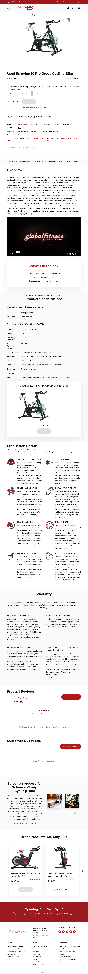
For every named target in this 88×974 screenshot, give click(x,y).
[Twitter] (63, 931)
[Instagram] (67, 931)
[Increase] (17, 101)
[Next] (78, 813)
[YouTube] (70, 931)
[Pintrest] (74, 931)
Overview (13, 162)
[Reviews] (71, 78)
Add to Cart (62, 889)
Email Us (21, 135)
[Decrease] (9, 101)
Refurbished (24, 93)
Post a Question (73, 162)
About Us (55, 2)
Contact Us (67, 2)
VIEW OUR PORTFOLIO (24, 823)
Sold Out (25, 889)
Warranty (52, 162)
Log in (78, 2)
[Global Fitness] (20, 8)
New (36, 93)
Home (9, 15)
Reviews (61, 162)
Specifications (24, 162)
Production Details (39, 162)
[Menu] (79, 8)
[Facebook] (59, 931)
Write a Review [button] (71, 697)
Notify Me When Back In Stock (34, 107)
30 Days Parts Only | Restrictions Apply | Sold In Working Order (41, 131)
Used (11, 93)
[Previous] (75, 813)
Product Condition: (14, 89)
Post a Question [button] (70, 746)
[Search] (68, 8)
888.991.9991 (14, 2)
